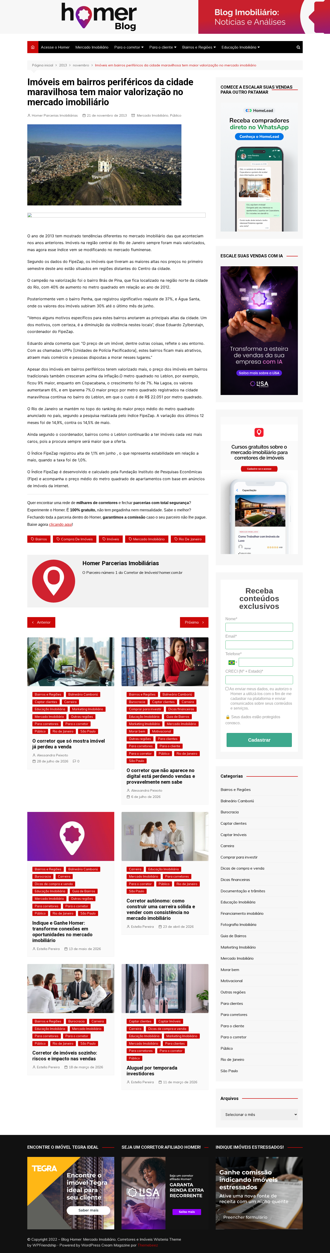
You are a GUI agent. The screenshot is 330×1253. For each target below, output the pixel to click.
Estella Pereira (48, 949)
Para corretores (46, 724)
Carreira (70, 702)
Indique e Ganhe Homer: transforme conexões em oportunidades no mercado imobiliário (62, 931)
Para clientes (168, 739)
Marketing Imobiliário (87, 709)
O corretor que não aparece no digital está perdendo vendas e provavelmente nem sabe (161, 776)
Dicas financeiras (181, 709)
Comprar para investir (145, 709)
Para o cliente (161, 47)
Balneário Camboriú (83, 694)
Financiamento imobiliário (242, 913)
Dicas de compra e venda (54, 884)
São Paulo (88, 731)
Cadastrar (259, 740)
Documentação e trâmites (243, 890)
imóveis (113, 539)
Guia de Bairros (177, 716)
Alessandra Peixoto (52, 755)
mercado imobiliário (149, 539)
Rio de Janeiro (190, 539)
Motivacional (161, 731)
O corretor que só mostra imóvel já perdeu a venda (68, 744)
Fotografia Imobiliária (238, 924)
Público (175, 115)
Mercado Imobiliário (91, 47)
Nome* (231, 619)
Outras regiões (82, 716)
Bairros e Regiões (197, 47)
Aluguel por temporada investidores (152, 1071)
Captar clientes (46, 702)
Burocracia (137, 702)
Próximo (192, 622)
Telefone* (233, 654)
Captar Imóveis (169, 1021)
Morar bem (137, 731)
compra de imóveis (77, 539)
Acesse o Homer (55, 47)
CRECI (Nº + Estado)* (244, 671)
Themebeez (147, 1245)
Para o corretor (127, 47)
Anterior (43, 622)
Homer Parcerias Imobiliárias (55, 115)
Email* (231, 636)
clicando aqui (60, 524)
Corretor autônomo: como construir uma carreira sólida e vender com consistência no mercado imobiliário (161, 909)
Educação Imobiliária (239, 47)
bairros (41, 539)
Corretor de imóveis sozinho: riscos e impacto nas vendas (64, 1056)
